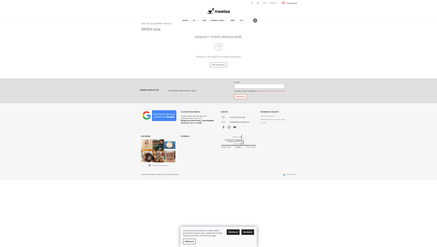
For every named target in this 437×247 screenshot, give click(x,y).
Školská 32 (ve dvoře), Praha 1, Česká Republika (197, 120)
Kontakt (263, 123)
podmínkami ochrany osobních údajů (271, 91)
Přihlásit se (240, 96)
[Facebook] (223, 127)
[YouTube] (234, 127)
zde (214, 236)
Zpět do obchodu (218, 65)
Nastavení (189, 241)
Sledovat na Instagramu (160, 165)
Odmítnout (233, 232)
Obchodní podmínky (268, 116)
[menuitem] (185, 20)
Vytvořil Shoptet (291, 174)
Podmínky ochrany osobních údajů (273, 119)
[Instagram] (229, 127)
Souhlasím (247, 232)
